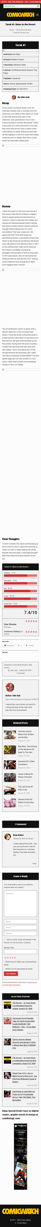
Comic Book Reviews (20, 665)
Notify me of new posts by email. (19, 969)
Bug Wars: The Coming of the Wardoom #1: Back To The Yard (27, 749)
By (13, 670)
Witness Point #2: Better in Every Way (26, 800)
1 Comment (20, 673)
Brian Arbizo (18, 835)
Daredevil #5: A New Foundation (26, 762)
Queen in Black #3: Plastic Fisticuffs (25, 775)
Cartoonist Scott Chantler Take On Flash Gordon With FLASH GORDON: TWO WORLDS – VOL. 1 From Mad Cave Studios (24, 1024)
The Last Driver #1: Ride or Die (26, 788)
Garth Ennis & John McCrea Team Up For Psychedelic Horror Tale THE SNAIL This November (23, 1096)
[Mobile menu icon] (37, 14)
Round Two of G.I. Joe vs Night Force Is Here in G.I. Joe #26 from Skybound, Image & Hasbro (24, 1077)
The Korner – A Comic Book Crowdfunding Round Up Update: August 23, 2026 (23, 1006)
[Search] (38, 6)
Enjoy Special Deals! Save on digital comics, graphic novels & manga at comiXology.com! (20, 1114)
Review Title (9, 948)
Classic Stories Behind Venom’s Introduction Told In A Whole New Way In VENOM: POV (24, 1043)
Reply (35, 864)
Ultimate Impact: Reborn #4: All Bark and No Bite (26, 734)
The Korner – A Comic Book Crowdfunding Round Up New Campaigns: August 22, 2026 (24, 1061)
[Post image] (10, 734)
